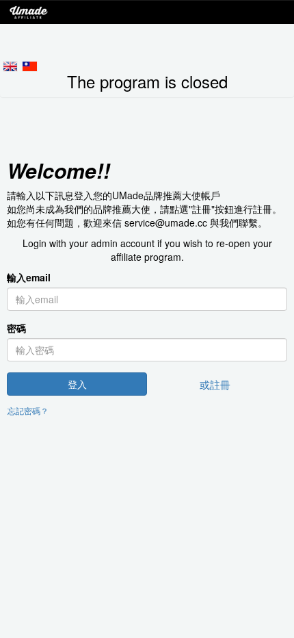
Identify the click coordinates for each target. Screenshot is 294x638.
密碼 (16, 328)
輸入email (29, 277)
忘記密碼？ (28, 410)
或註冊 (215, 384)
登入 (77, 384)
